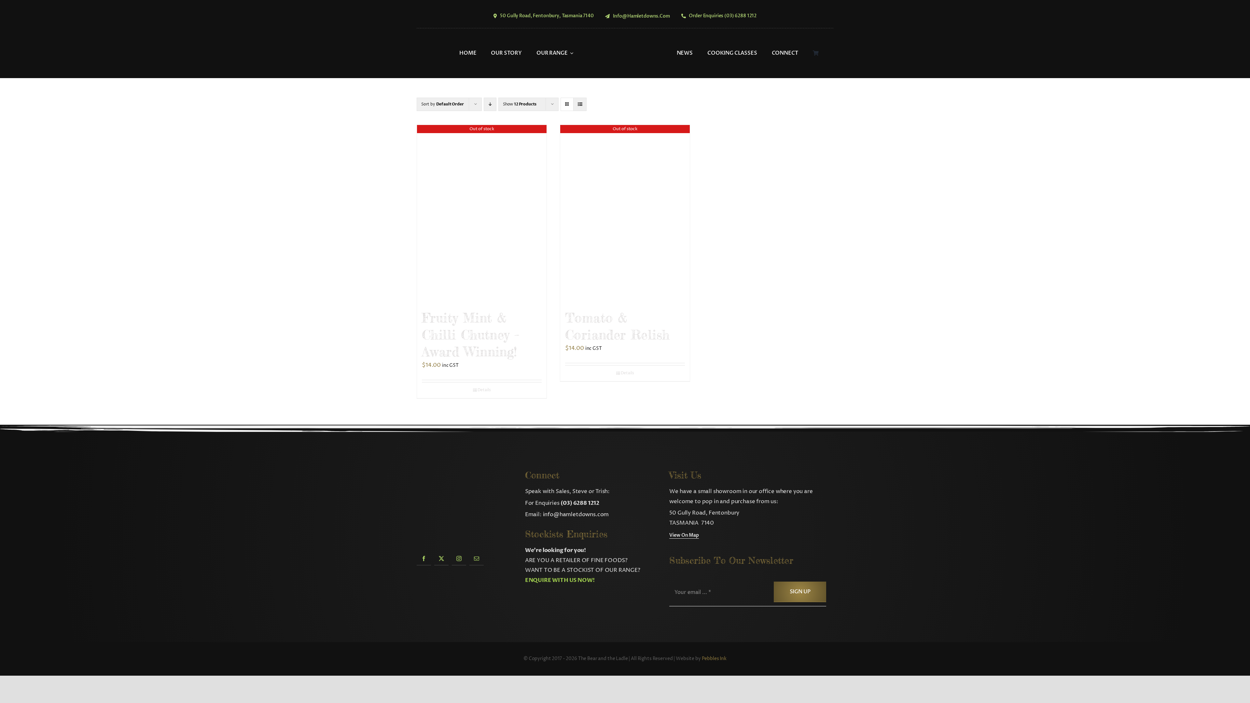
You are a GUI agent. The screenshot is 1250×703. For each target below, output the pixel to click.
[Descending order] (490, 104)
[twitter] (441, 558)
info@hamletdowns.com (576, 514)
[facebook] (424, 558)
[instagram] (459, 558)
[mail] (476, 558)
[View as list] (580, 104)
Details (484, 390)
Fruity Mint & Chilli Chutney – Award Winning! (470, 335)
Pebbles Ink (714, 658)
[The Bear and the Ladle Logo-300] (625, 37)
